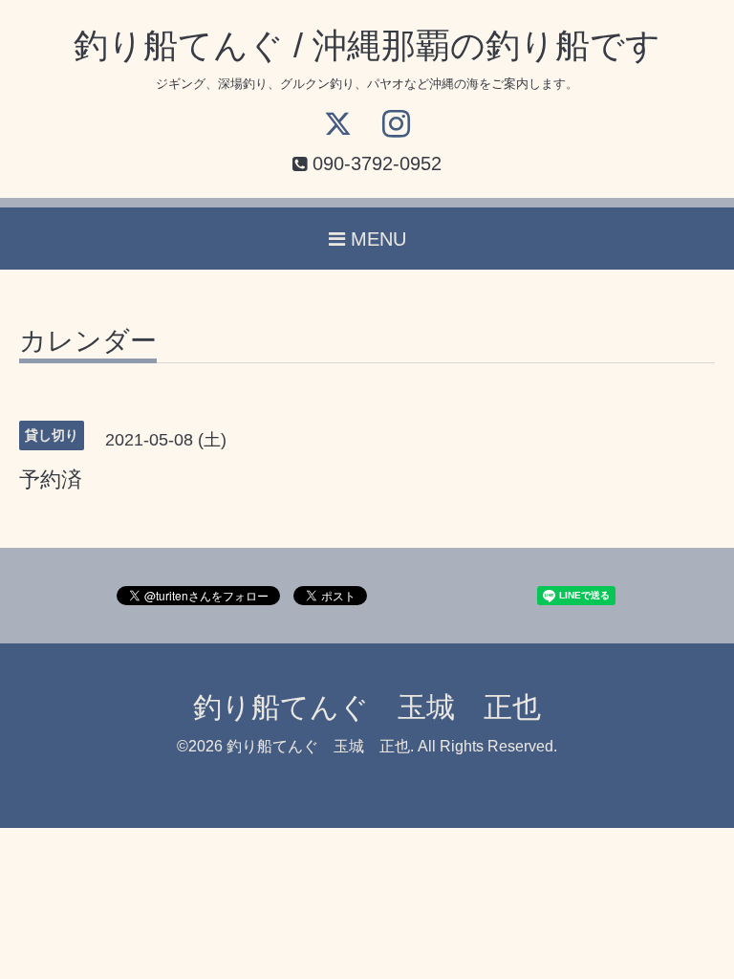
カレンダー (88, 342)
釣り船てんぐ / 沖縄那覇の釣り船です (367, 45)
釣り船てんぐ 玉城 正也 (367, 707)
